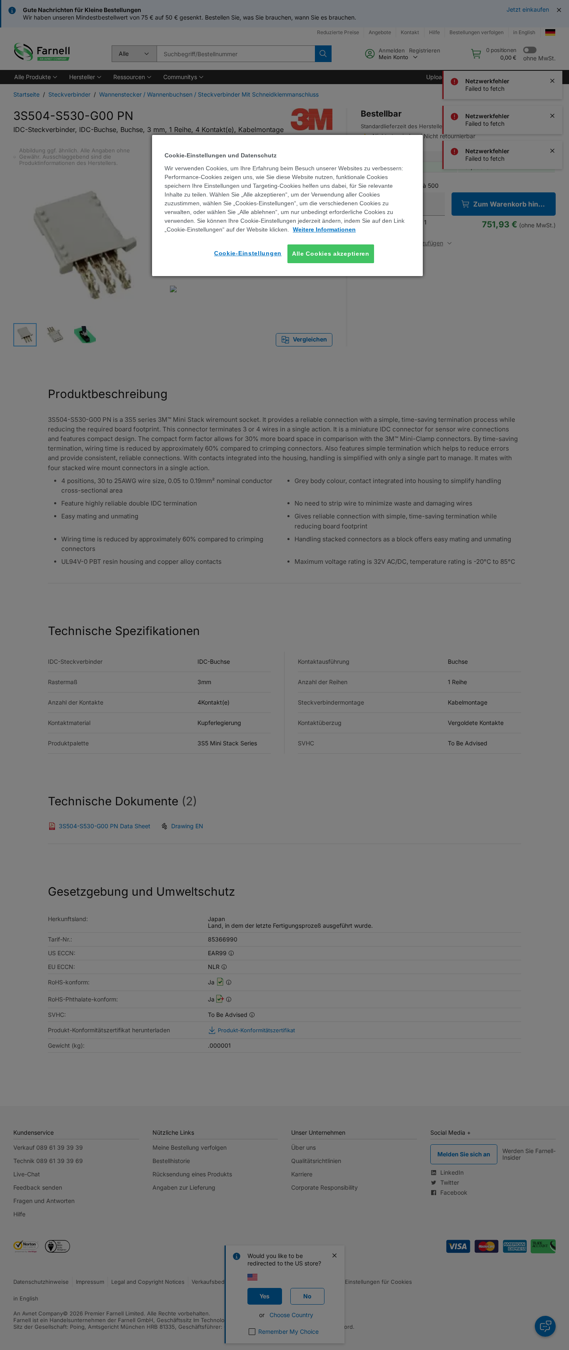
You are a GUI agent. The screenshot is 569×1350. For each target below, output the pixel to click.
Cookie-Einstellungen (248, 253)
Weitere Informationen (324, 229)
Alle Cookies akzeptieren (330, 253)
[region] (287, 205)
